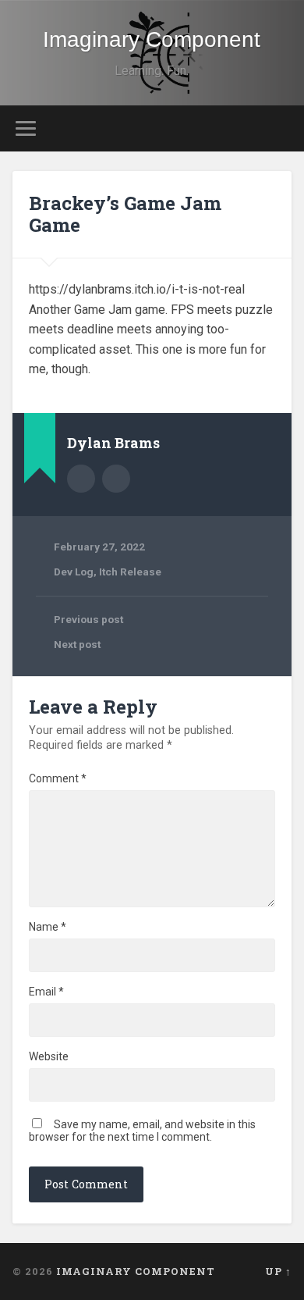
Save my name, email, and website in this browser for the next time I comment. (142, 1130)
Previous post (88, 619)
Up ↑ (278, 1271)
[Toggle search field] (279, 128)
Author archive (81, 479)
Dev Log (74, 571)
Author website (116, 479)
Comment (58, 778)
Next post (77, 644)
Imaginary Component (151, 39)
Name (47, 926)
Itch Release (130, 571)
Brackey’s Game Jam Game (125, 214)
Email (46, 991)
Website (49, 1056)
